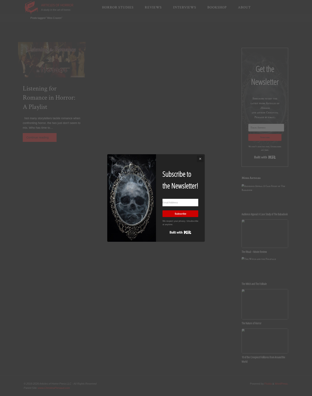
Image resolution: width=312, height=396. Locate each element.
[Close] (200, 159)
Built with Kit (180, 232)
